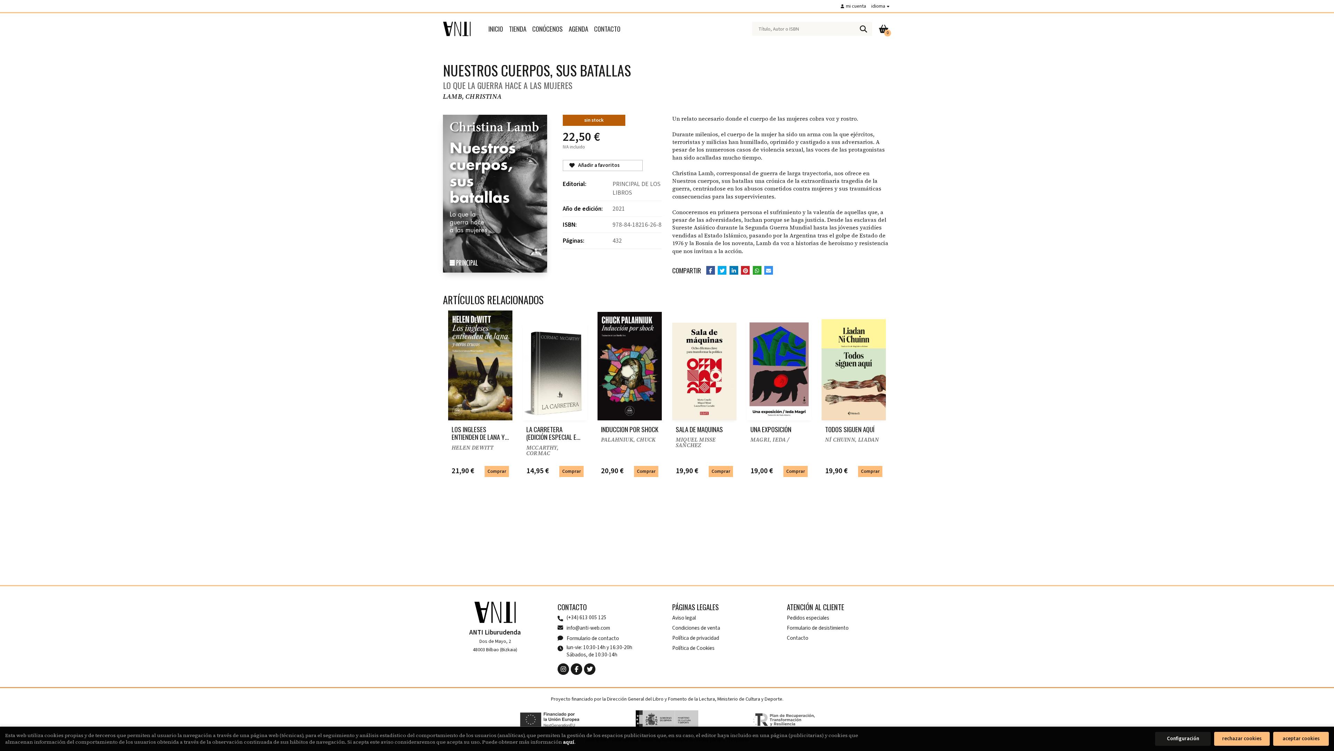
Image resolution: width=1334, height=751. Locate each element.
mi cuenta (856, 6)
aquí (568, 741)
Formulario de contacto (593, 638)
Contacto (797, 638)
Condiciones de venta (696, 628)
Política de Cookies (693, 648)
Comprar (496, 471)
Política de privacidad (695, 638)
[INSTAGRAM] (563, 669)
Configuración (1183, 738)
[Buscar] (863, 29)
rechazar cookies (1242, 738)
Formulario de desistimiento (818, 628)
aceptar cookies (1301, 738)
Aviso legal (684, 618)
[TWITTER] (589, 669)
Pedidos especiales (808, 618)
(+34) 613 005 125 (587, 617)
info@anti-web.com (588, 628)
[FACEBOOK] (576, 669)
